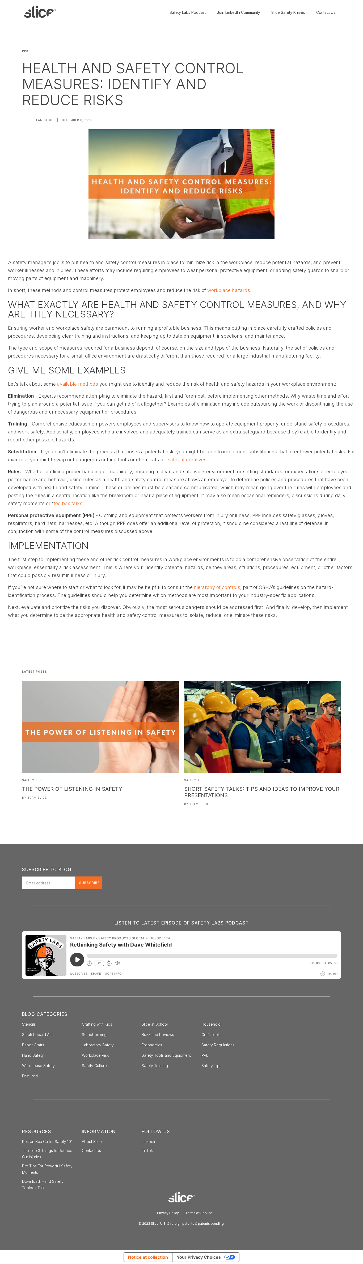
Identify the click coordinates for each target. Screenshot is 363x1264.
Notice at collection (148, 1257)
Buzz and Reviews (158, 1034)
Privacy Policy (168, 1213)
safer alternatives (187, 459)
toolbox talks (68, 503)
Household (211, 1024)
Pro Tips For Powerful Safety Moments (47, 1169)
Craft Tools (211, 1034)
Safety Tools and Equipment (166, 1055)
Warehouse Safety (38, 1065)
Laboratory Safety (98, 1045)
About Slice (92, 1141)
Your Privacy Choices (199, 1257)
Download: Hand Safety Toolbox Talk (43, 1184)
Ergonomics (152, 1045)
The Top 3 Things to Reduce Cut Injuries (47, 1153)
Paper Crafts (33, 1045)
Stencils (29, 1024)
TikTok (147, 1150)
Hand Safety (33, 1055)
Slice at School (155, 1024)
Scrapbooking (94, 1034)
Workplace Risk (95, 1055)
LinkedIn (149, 1141)
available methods (77, 384)
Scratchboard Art (37, 1034)
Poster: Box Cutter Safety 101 (47, 1141)
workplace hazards (228, 290)
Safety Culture (94, 1065)
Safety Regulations (217, 1045)
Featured (30, 1076)
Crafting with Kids (97, 1024)
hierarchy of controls (217, 587)
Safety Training (155, 1065)
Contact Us (91, 1150)
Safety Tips (32, 780)
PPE (204, 1055)
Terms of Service (198, 1213)
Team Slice (43, 120)
